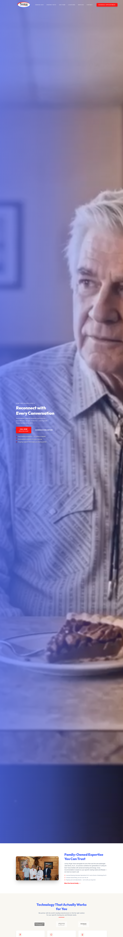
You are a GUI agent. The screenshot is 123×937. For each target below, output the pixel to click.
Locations (71, 4)
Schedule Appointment (107, 4)
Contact (90, 4)
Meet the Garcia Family (71, 883)
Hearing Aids (39, 4)
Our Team (62, 4)
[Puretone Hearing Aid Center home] (24, 4)
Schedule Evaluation (44, 430)
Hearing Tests (51, 4)
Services (81, 4)
